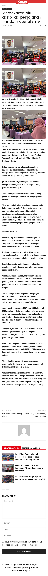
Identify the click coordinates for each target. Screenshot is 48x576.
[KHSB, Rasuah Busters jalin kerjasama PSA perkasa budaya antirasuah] (8, 468)
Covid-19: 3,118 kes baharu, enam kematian (35, 415)
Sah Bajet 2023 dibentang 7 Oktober (12, 415)
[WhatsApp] (20, 30)
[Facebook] (4, 30)
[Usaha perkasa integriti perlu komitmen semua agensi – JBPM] (8, 479)
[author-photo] (24, 436)
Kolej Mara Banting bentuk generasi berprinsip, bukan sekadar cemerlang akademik (28, 457)
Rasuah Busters (7, 9)
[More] (26, 30)
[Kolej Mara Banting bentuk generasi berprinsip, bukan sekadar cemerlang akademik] (8, 457)
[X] (10, 30)
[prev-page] (3, 488)
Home (4, 5)
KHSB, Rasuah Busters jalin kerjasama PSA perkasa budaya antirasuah (29, 468)
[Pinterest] (15, 30)
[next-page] (7, 488)
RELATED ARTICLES (11, 448)
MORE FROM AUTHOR (31, 448)
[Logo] (22, 2)
